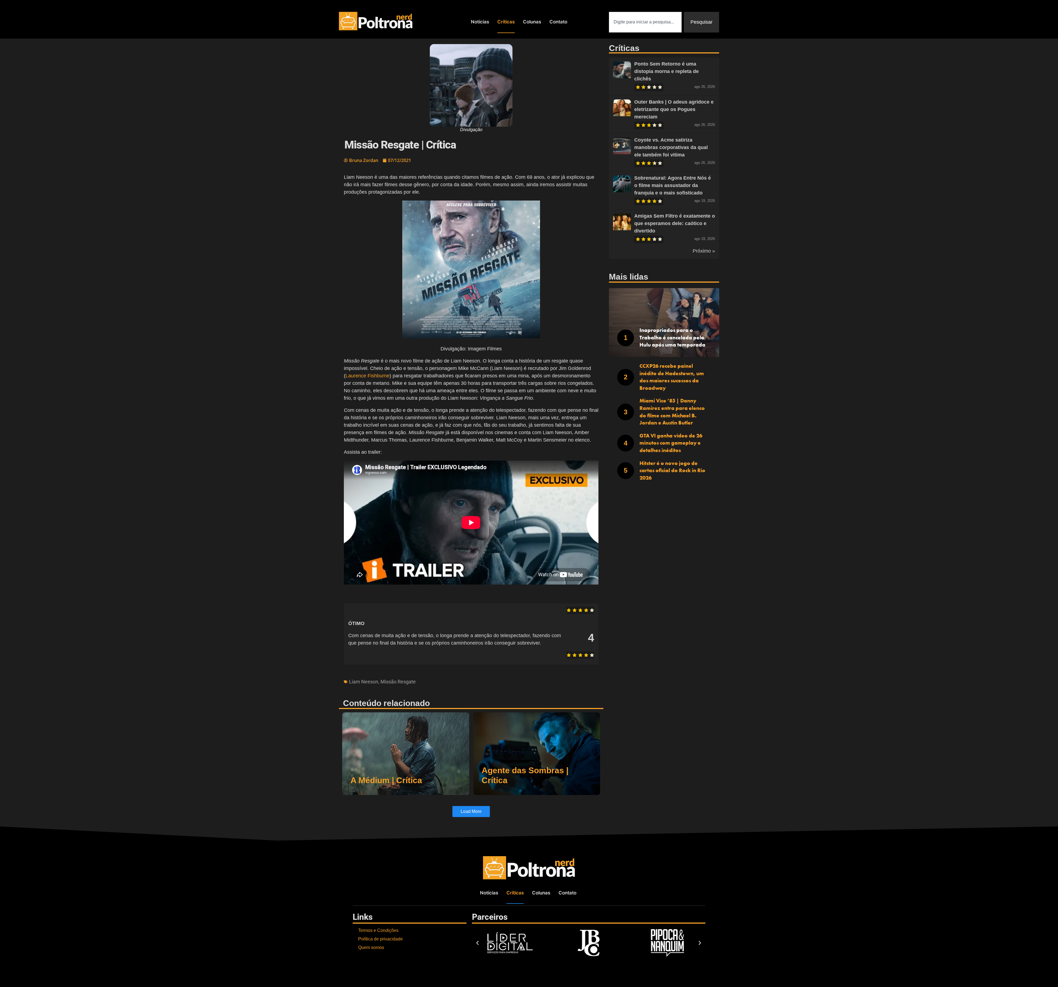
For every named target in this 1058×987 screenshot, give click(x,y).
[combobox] (645, 22)
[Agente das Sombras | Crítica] (536, 753)
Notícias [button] (480, 22)
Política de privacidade (380, 939)
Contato (558, 22)
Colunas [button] (532, 22)
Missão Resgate (398, 682)
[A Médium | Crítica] (405, 753)
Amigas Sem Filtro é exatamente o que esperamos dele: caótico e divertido (674, 223)
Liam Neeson (363, 682)
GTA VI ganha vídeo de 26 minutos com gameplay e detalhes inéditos (670, 443)
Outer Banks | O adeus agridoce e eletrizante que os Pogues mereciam (674, 109)
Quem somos (371, 947)
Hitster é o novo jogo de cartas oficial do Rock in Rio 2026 (672, 470)
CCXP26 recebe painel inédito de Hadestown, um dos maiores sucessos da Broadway (671, 377)
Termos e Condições (378, 930)
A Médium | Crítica (386, 780)
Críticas (506, 22)
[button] (477, 943)
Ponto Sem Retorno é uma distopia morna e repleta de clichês (666, 71)
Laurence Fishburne (368, 375)
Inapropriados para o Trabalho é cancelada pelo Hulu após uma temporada (672, 337)
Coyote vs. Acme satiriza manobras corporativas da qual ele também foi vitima (671, 147)
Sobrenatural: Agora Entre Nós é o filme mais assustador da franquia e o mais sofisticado (672, 185)
